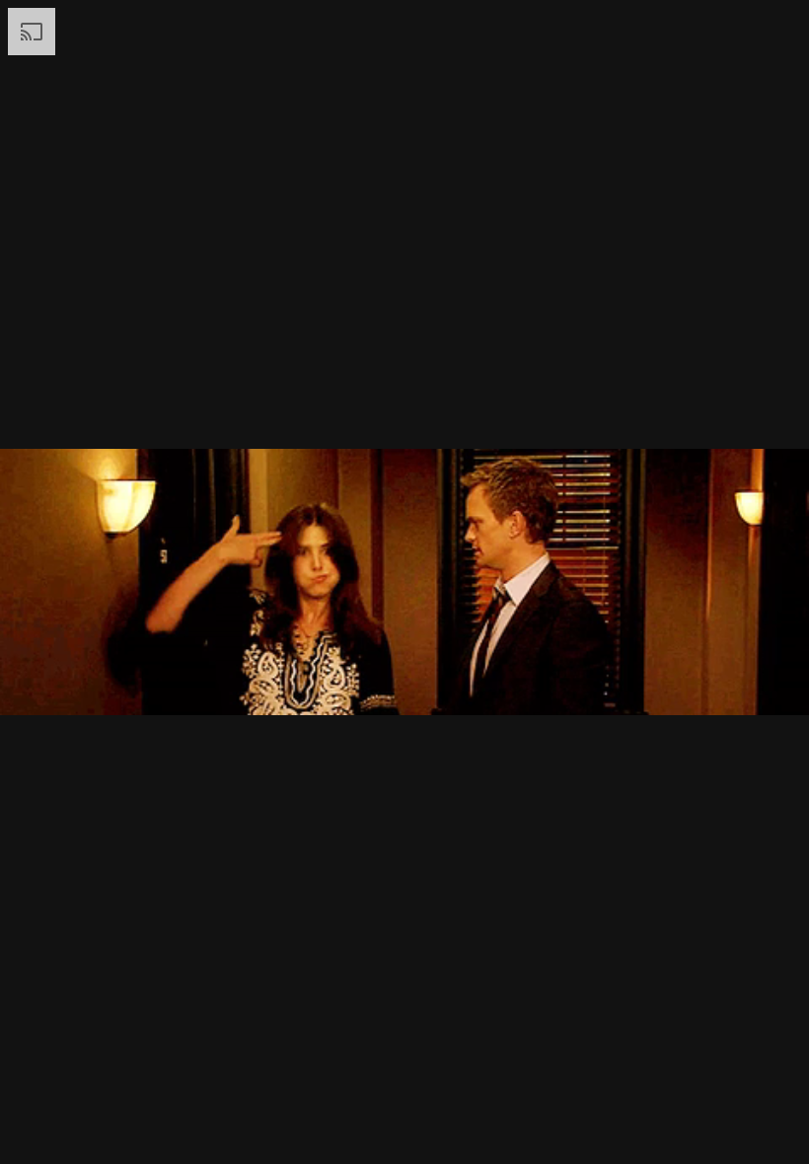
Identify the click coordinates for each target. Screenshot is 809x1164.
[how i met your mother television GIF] (404, 582)
